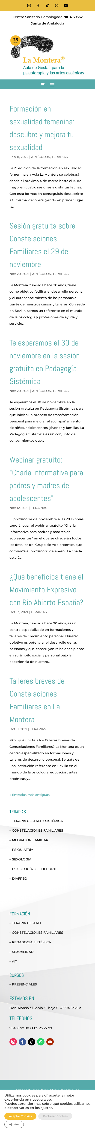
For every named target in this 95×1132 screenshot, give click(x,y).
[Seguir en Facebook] (38, 5)
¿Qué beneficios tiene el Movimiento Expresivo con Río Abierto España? (46, 589)
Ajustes (14, 1124)
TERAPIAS (60, 157)
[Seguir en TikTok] (47, 5)
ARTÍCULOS (40, 157)
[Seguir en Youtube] (66, 5)
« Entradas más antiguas (29, 795)
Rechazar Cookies (55, 1116)
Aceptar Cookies (20, 1116)
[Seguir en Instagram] (29, 5)
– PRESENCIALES (23, 984)
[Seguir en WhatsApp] (56, 5)
